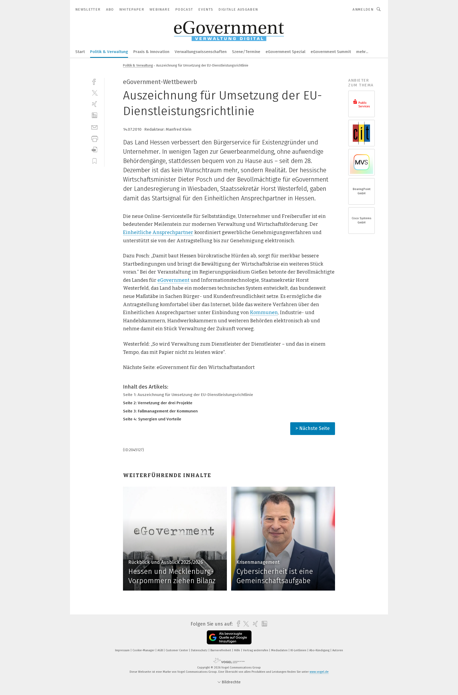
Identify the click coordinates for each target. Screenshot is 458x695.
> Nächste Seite (313, 428)
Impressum (122, 650)
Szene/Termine (246, 51)
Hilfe (237, 650)
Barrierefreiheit (221, 650)
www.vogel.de (319, 672)
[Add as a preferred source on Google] (229, 637)
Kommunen (264, 312)
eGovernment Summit (331, 51)
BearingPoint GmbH (362, 191)
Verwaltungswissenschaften (201, 51)
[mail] (94, 127)
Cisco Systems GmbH (361, 220)
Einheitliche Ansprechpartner (158, 232)
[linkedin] (94, 115)
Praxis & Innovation (151, 51)
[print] (94, 138)
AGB (160, 650)
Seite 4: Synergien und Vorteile (152, 419)
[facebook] (94, 81)
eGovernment (173, 280)
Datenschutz (199, 650)
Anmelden (363, 9)
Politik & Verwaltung (109, 51)
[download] (94, 149)
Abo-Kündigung (319, 650)
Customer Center (177, 650)
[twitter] (94, 92)
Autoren (337, 650)
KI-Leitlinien (298, 650)
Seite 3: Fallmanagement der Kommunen (160, 411)
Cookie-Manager (144, 650)
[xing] (94, 104)
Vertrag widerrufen (256, 650)
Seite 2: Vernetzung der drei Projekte (157, 403)
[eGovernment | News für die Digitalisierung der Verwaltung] (80, 51)
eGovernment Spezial (285, 51)
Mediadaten (279, 650)
